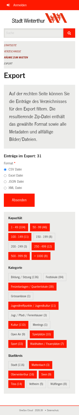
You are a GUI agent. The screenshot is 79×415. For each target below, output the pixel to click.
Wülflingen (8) (58, 384)
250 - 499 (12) (43, 246)
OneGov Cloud (26, 410)
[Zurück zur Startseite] (39, 19)
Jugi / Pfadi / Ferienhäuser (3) (29, 315)
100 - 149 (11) (20, 236)
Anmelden (20, 5)
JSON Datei (16, 181)
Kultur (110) (18, 324)
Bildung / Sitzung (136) (24, 277)
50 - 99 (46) (40, 227)
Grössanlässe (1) (20, 296)
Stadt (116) (17, 365)
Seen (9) (46, 374)
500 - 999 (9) (19, 256)
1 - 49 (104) (18, 227)
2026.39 (39, 410)
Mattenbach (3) (40, 365)
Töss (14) (16, 384)
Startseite (10, 45)
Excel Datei (16, 175)
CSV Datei (15, 169)
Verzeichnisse (12, 51)
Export (8, 63)
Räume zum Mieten (16, 57)
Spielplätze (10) (41, 334)
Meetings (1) (40, 324)
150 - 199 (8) (44, 236)
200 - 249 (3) (19, 246)
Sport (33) (17, 343)
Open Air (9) (18, 334)
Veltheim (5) (36, 384)
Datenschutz (53, 410)
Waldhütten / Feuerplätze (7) (47, 343)
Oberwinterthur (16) (22, 374)
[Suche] (69, 33)
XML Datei (15, 188)
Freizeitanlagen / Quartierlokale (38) (32, 286)
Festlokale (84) (54, 277)
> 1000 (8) (41, 256)
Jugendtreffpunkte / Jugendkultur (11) (33, 305)
